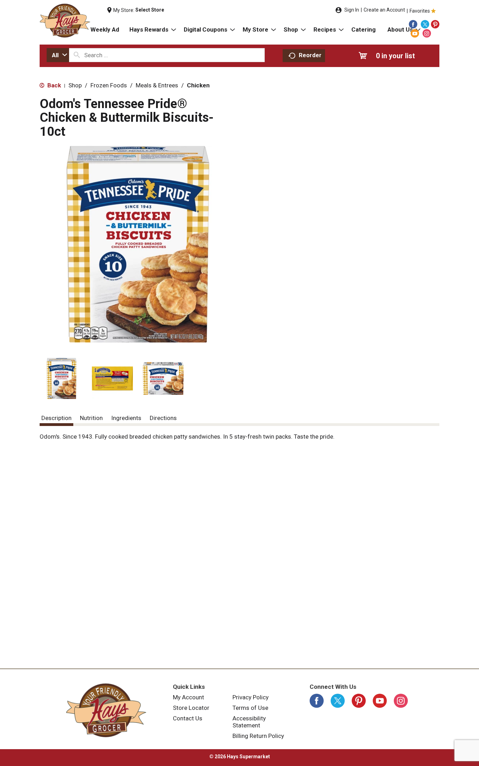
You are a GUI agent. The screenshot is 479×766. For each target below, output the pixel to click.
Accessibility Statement (249, 722)
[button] (61, 378)
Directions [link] (163, 417)
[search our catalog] (77, 55)
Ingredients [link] (126, 417)
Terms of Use (250, 707)
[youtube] (415, 33)
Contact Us (187, 718)
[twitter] (425, 24)
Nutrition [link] (91, 417)
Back (53, 85)
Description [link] (56, 417)
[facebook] (413, 24)
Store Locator (191, 707)
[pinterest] (435, 24)
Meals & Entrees (157, 85)
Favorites (420, 11)
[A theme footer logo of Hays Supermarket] (106, 710)
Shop (75, 85)
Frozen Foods (108, 85)
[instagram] (427, 33)
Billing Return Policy (258, 735)
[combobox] (58, 55)
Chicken (198, 85)
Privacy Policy (250, 697)
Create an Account (384, 10)
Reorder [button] (310, 55)
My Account (188, 697)
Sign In (351, 10)
